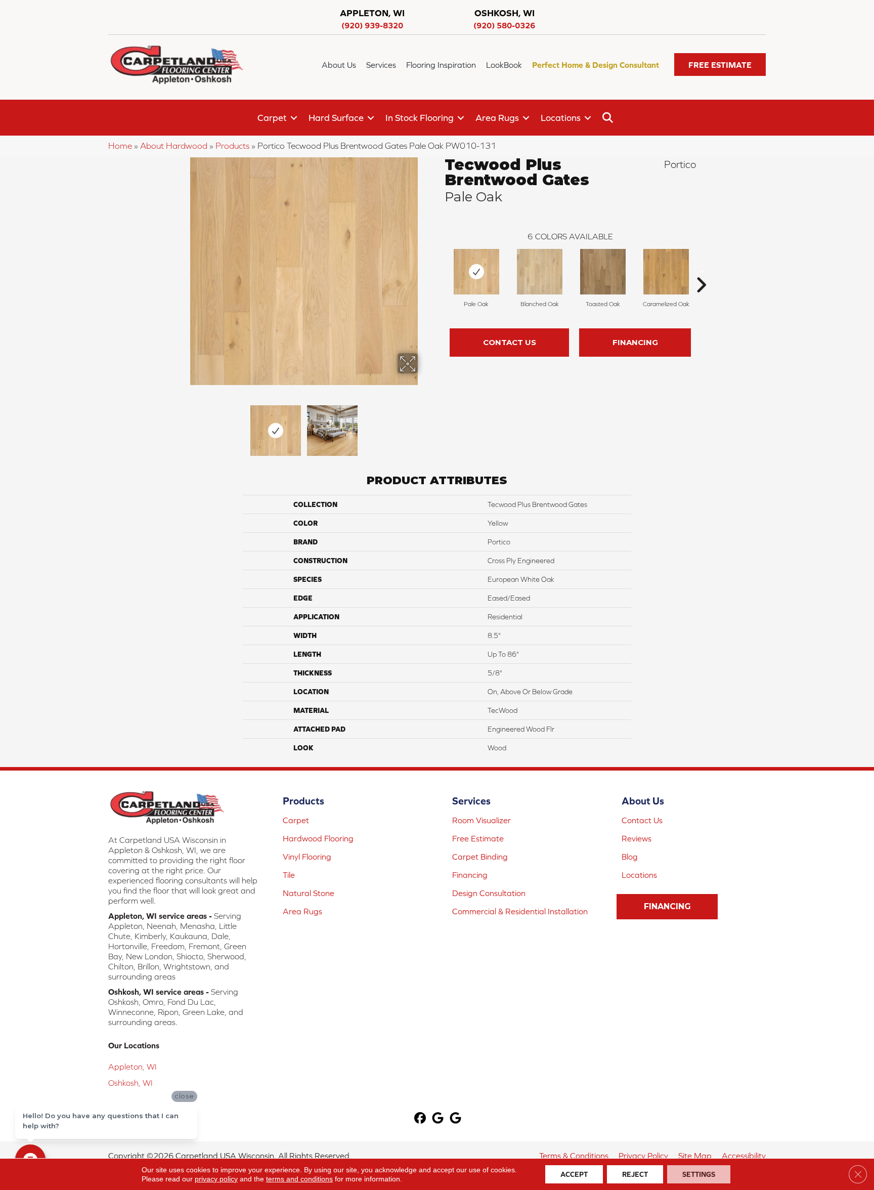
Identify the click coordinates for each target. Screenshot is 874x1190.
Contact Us (509, 342)
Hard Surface (336, 117)
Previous (183, 425)
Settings (698, 1174)
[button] (720, 64)
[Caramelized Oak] (666, 271)
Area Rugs (497, 117)
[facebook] (420, 1119)
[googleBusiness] (438, 1119)
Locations (561, 117)
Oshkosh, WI (130, 1082)
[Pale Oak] (476, 271)
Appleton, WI (132, 1066)
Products (232, 146)
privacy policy (216, 1179)
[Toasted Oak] (603, 271)
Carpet (272, 117)
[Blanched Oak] (539, 271)
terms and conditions (299, 1179)
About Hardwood (173, 146)
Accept (574, 1174)
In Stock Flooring (419, 117)
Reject (635, 1174)
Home (120, 146)
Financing (635, 342)
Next (424, 425)
